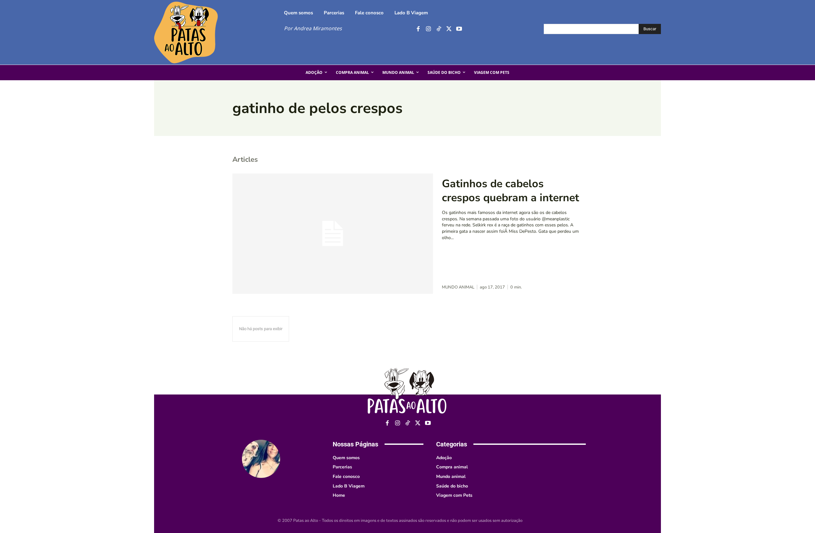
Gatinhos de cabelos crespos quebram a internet (510, 190)
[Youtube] (459, 29)
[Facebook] (418, 29)
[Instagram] (428, 29)
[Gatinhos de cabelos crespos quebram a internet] (332, 234)
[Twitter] (448, 29)
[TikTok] (438, 29)
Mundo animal (458, 287)
